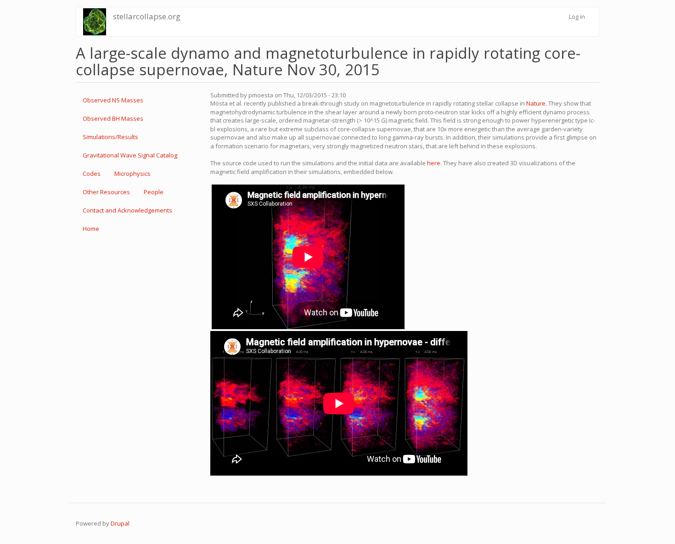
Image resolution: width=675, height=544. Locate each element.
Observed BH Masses (113, 118)
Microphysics (132, 173)
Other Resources (106, 192)
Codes (92, 173)
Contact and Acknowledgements (127, 210)
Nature (536, 103)
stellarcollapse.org (146, 16)
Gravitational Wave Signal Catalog (130, 155)
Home (91, 228)
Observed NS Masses (113, 100)
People (153, 192)
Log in (577, 16)
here (433, 163)
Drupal (120, 523)
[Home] (94, 21)
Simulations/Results (110, 137)
